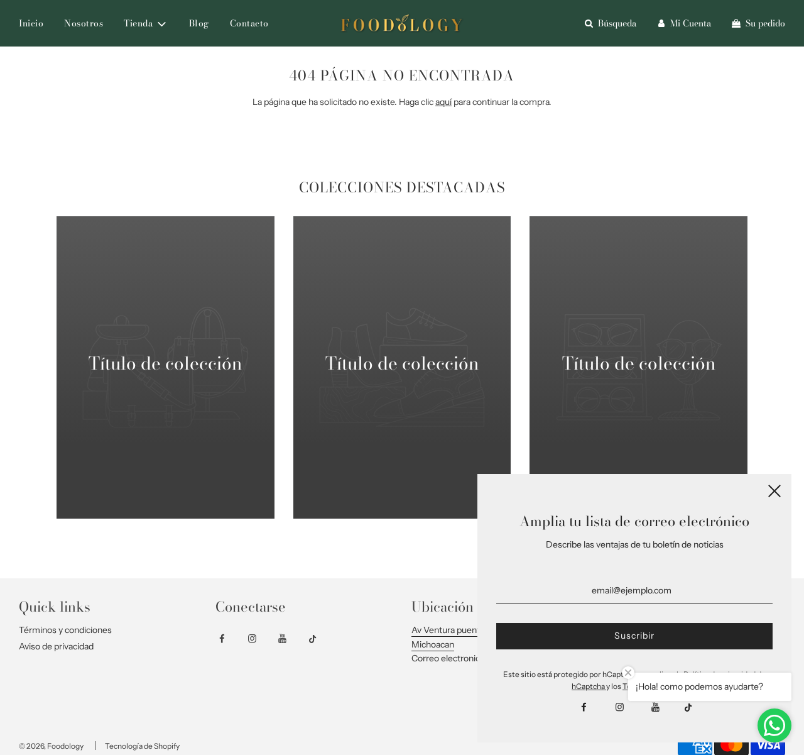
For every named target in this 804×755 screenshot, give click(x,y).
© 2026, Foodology (51, 746)
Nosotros (83, 23)
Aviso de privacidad (56, 646)
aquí (443, 101)
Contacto (249, 23)
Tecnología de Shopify (142, 746)
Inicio (31, 23)
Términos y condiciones (65, 630)
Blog (199, 23)
